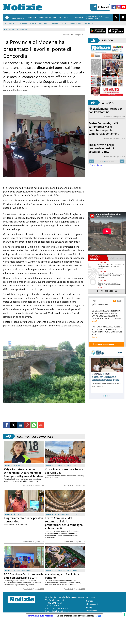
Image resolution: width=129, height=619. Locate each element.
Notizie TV (88, 23)
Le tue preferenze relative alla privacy (75, 615)
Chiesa (33, 23)
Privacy (89, 607)
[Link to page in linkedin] (20, 425)
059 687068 (54, 605)
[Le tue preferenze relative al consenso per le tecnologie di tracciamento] (124, 614)
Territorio (22, 23)
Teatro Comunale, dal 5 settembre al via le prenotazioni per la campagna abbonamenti (64, 523)
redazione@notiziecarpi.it (15, 90)
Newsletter (77, 17)
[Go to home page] (7, 17)
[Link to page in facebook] (6, 425)
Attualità (9, 23)
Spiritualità (44, 17)
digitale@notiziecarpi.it (61, 611)
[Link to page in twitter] (13, 425)
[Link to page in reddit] (41, 425)
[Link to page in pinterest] (27, 425)
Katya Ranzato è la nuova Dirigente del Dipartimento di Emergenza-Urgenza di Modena (23, 473)
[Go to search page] (116, 17)
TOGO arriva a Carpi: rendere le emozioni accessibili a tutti (23, 576)
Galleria (57, 17)
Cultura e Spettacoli (49, 23)
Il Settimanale (18, 17)
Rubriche (30, 17)
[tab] (97, 258)
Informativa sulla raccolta (40, 615)
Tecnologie (75, 23)
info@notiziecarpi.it (60, 608)
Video (66, 17)
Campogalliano (64, 465)
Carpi (74, 465)
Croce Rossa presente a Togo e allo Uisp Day (64, 471)
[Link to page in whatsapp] (34, 425)
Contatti (89, 601)
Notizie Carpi (96, 165)
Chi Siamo (90, 597)
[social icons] (97, 291)
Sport (64, 23)
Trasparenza (91, 610)
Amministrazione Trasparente (94, 17)
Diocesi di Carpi (77, 597)
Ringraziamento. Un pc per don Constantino (23, 519)
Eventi (108, 17)
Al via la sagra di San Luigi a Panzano (62, 576)
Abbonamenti (92, 604)
